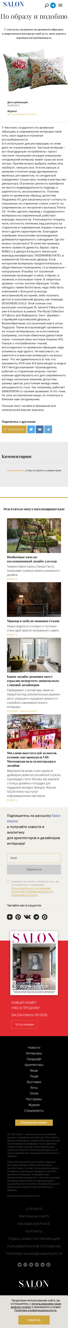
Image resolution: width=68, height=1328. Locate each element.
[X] (31, 429)
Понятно (34, 1320)
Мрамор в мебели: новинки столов (33, 621)
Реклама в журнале (34, 1224)
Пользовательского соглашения (31, 888)
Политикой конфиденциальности (31, 891)
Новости (34, 1047)
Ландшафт (34, 1059)
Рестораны (34, 1099)
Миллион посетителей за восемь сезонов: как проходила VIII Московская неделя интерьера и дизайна (32, 759)
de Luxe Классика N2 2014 (22, 114)
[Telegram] (48, 429)
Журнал (34, 1105)
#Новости (12, 579)
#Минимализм (28, 711)
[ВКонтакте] (40, 429)
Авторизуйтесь (15, 470)
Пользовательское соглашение (34, 1246)
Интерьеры (34, 1053)
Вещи (34, 1070)
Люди (34, 1076)
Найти (47, 5)
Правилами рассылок (24, 895)
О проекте (34, 1209)
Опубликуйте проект (34, 1122)
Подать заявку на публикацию (34, 1239)
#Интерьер (12, 711)
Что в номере (24, 1024)
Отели (34, 1093)
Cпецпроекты (34, 1110)
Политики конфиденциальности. (35, 1310)
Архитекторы (34, 1065)
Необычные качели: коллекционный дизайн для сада (32, 559)
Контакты (34, 1231)
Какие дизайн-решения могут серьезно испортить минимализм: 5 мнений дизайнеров (33, 680)
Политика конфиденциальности (34, 1254)
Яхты (34, 1087)
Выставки (34, 1082)
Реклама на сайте (34, 1216)
